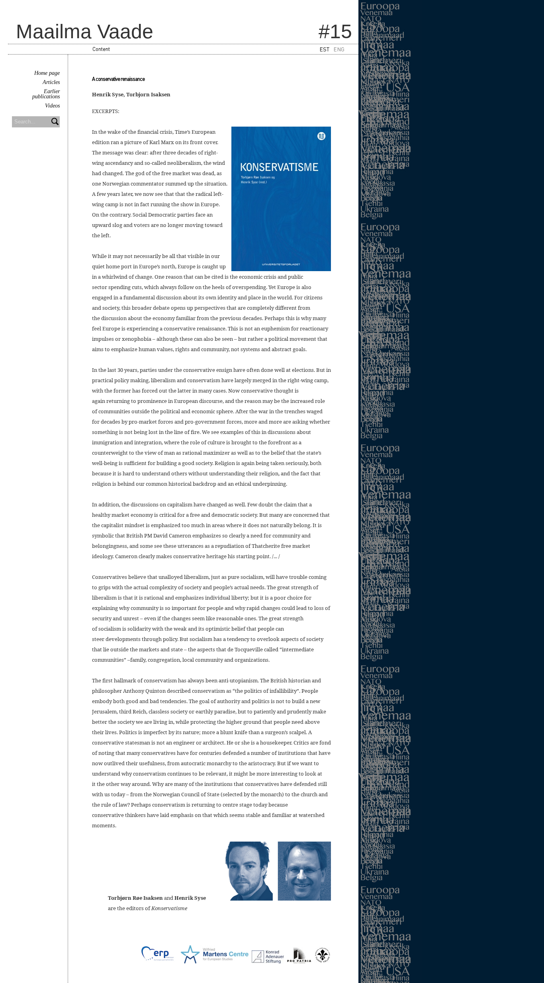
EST (324, 49)
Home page (47, 73)
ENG (338, 49)
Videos (52, 106)
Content (101, 48)
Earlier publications (46, 94)
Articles (51, 82)
